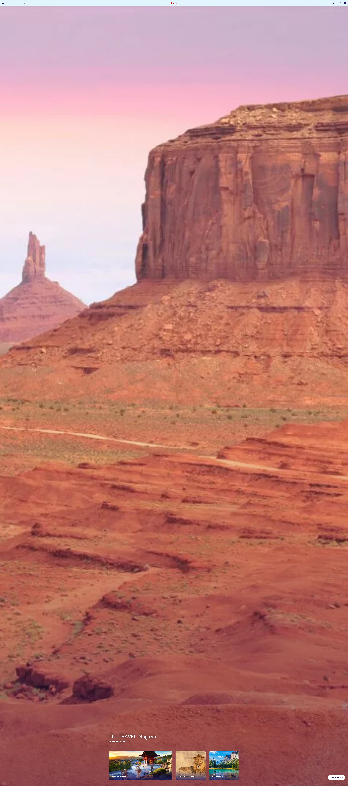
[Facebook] (345, 3)
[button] (334, 3)
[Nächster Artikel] (9, 3)
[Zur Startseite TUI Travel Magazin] (174, 2)
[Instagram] (340, 3)
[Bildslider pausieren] (3, 783)
